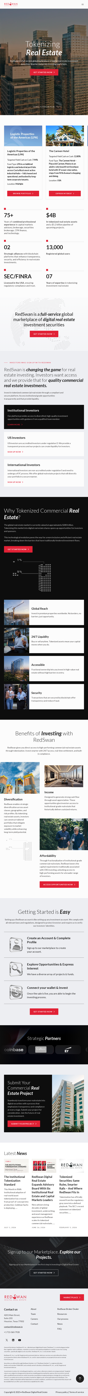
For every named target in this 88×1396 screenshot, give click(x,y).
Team (33, 1314)
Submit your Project (22, 1124)
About (33, 1309)
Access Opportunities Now (58, 884)
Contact (34, 1324)
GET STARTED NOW (42, 72)
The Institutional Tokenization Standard (14, 1180)
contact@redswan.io (13, 1326)
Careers (34, 1319)
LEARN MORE (14, 424)
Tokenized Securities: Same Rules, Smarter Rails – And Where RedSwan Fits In (70, 1184)
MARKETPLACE (71, 1297)
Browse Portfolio (22, 193)
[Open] (82, 4)
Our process (62, 1319)
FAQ (59, 1329)
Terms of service (76, 1392)
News (60, 1324)
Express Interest (64, 193)
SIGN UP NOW (14, 452)
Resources (62, 1314)
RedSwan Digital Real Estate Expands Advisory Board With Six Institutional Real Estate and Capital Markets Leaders (43, 1188)
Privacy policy (62, 1392)
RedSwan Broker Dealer (68, 1309)
